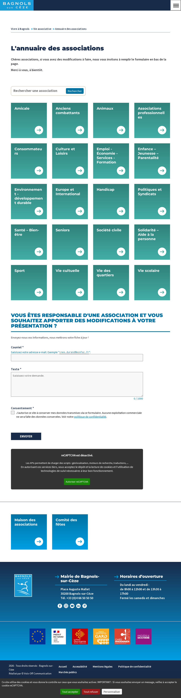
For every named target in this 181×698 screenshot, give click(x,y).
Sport (19, 271)
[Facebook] (60, 606)
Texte (16, 369)
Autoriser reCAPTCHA (77, 481)
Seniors (63, 230)
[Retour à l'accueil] (23, 585)
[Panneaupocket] (84, 606)
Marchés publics (68, 672)
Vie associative (42, 29)
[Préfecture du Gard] (59, 636)
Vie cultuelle (67, 271)
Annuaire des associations (70, 29)
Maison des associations (25, 522)
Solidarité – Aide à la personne (148, 234)
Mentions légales (102, 666)
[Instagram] (66, 606)
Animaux (105, 108)
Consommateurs (28, 151)
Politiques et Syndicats (150, 191)
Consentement (22, 408)
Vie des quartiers (105, 273)
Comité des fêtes (66, 522)
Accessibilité (80, 666)
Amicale (22, 108)
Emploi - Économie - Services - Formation (107, 155)
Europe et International (68, 191)
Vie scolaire (148, 271)
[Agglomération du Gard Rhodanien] (122, 636)
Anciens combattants (68, 110)
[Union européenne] (37, 636)
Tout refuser (91, 691)
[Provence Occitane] (143, 636)
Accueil (63, 666)
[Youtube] (72, 606)
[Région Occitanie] (80, 636)
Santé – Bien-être (26, 232)
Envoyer (26, 436)
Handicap (105, 189)
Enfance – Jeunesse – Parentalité (148, 153)
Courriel (17, 347)
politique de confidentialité (90, 416)
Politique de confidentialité (134, 666)
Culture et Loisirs (65, 151)
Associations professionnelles (151, 112)
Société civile (109, 230)
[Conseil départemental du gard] (101, 636)
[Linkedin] (78, 606)
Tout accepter (70, 691)
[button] (175, 5)
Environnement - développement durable (28, 196)
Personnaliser (112, 691)
